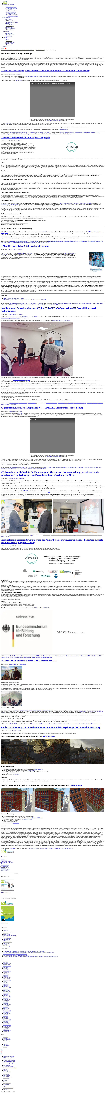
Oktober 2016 (6, 1008)
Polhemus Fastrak (32, 770)
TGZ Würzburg (93, 535)
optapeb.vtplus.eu (35, 463)
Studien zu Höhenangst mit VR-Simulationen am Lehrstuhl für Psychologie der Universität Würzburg (50, 727)
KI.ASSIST (44, 231)
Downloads (9, 44)
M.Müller (19, 74)
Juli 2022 (5, 981)
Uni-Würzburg (78, 723)
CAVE (40, 723)
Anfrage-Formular (10, 42)
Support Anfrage (7, 1083)
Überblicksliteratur (10, 34)
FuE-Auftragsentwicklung (12, 14)
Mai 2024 (5, 967)
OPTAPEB (8, 123)
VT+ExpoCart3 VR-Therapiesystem (21, 380)
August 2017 (6, 1005)
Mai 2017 (5, 1007)
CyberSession (16, 774)
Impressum (5, 1089)
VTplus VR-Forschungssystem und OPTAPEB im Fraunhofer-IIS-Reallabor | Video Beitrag (45, 70)
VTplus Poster (4, 923)
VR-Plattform (6, 940)
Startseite (5, 1044)
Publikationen (9, 33)
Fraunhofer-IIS (18, 80)
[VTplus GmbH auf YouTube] (1, 1052)
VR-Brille (62, 134)
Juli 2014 (5, 1014)
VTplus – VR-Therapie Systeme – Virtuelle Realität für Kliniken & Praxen (17, 50)
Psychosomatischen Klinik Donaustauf (9, 204)
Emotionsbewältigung (69, 132)
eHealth (62, 132)
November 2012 (7, 1026)
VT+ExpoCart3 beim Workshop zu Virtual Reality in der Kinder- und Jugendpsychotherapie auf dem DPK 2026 (28, 952)
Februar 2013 (6, 1023)
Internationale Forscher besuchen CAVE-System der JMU (29, 660)
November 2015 (7, 1011)
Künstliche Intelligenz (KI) (7, 134)
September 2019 (7, 996)
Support (5, 37)
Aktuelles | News (10, 24)
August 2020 (6, 993)
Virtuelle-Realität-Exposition (52, 134)
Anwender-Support (7, 931)
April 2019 (5, 998)
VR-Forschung (31, 132)
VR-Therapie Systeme (11, 7)
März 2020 (5, 994)
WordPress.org (6, 1040)
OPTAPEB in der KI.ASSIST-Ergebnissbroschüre (25, 246)
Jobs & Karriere (9, 29)
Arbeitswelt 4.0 (46, 535)
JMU (21, 685)
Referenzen (6, 31)
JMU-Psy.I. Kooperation (64, 723)
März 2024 (5, 968)
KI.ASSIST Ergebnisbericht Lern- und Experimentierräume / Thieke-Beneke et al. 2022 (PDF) (24, 299)
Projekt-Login (9, 43)
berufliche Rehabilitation (58, 303)
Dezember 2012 (7, 1025)
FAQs (7, 39)
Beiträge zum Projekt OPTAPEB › (42, 607)
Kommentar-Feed (7, 1039)
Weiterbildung (6, 946)
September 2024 (7, 966)
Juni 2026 (5, 962)
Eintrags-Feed (6, 1038)
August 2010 (6, 1031)
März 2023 (5, 976)
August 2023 (6, 972)
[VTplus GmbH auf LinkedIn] (2, 1050)
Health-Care (87, 241)
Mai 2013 (5, 1021)
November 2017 (7, 1004)
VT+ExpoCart (68, 134)
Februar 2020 (6, 995)
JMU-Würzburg (49, 736)
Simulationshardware (11, 12)
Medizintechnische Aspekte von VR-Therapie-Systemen (16, 955)
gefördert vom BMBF (91, 132)
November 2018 (7, 999)
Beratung (10, 9)
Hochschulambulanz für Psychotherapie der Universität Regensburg (75, 203)
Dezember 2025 (7, 963)
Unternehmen (6, 17)
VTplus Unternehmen (6, 892)
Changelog (5, 933)
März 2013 (5, 1022)
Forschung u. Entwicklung (12, 22)
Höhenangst (55, 723)
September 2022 (7, 980)
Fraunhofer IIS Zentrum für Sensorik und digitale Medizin (39, 76)
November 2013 (7, 1020)
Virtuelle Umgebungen (13, 16)
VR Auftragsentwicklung (9, 1061)
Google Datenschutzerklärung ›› (53, 120)
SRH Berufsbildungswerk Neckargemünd (10, 318)
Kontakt (5, 46)
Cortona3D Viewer (27, 819)
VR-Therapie (9, 19)
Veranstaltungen (10, 26)
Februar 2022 (6, 986)
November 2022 (7, 977)
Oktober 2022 (6, 978)
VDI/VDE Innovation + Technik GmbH (10, 414)
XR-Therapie (45, 242)
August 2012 (6, 1027)
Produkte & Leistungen (8, 4)
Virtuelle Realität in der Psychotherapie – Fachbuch (15, 954)
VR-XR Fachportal (10, 28)
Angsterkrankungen (60, 655)
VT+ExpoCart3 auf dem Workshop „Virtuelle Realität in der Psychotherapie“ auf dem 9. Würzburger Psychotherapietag (30, 956)
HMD (98, 132)
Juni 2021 (5, 989)
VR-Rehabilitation (39, 132)
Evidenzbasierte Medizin (80, 132)
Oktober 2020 (6, 990)
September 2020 (7, 991)
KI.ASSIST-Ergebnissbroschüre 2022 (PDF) (13, 298)
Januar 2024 (6, 969)
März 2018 (5, 1003)
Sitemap (5, 1047)
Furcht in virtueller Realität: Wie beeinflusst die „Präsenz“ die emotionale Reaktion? (34, 710)
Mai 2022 (5, 982)
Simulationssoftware (12, 10)
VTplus (36, 241)
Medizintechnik (80, 535)
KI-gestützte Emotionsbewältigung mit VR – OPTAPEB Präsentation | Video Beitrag (42, 407)
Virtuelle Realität (42, 134)
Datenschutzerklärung (8, 1088)
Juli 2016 (5, 1009)
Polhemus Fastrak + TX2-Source (35, 817)
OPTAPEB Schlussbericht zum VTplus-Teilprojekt (25, 137)
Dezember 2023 (7, 971)
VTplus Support (22, 664)
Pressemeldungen (10, 27)
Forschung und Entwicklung (20, 132)
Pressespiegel (9, 36)
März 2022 (5, 985)
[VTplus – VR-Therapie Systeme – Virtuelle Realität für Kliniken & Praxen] (7, 853)
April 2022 (5, 984)
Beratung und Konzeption (9, 1060)
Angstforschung (34, 723)
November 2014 (7, 1013)
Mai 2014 (5, 1017)
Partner (8, 23)
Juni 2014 (5, 1016)
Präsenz (72, 723)
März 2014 (5, 1018)
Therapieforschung (30, 134)
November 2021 (7, 987)
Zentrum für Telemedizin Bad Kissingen (61, 320)
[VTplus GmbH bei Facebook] (1, 1054)
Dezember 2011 (7, 1030)
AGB (4, 1086)
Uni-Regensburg (26, 657)
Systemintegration (12, 13)
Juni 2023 (5, 973)
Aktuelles (12, 132)
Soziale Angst (22, 134)
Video (36, 134)
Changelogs (9, 41)
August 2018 (6, 1000)
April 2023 (5, 975)
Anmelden (5, 1037)
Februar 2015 (6, 1012)
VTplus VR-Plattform (11, 20)
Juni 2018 (5, 1002)
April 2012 (5, 1028)
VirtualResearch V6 (38, 769)
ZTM (49, 492)
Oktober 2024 (6, 964)
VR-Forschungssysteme (11, 8)
